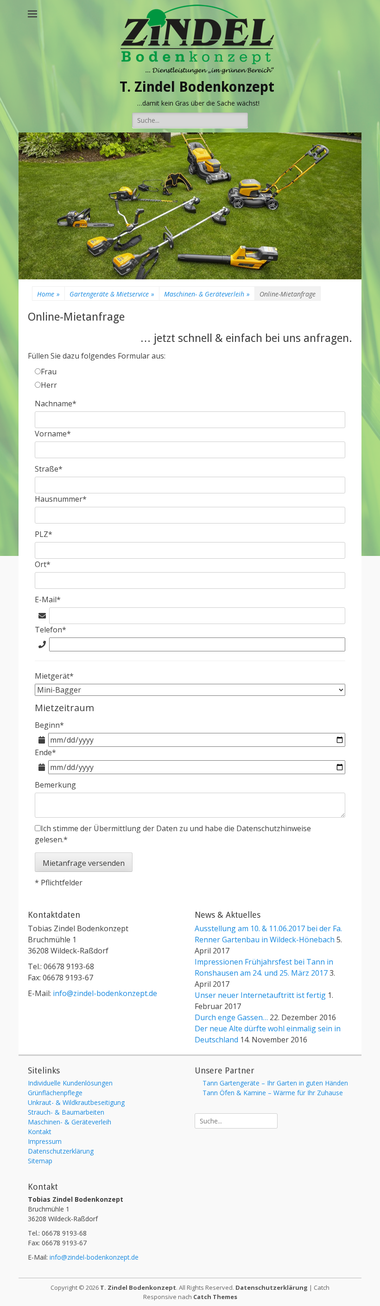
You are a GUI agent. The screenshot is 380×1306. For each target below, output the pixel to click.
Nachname (55, 403)
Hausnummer (61, 499)
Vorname (53, 434)
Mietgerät (54, 676)
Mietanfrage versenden (84, 863)
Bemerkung (55, 785)
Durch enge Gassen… (231, 1017)
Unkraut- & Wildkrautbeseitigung (76, 1102)
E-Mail (48, 599)
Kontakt (39, 1131)
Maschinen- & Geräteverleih (207, 294)
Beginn (49, 725)
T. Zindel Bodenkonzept (197, 87)
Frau (49, 371)
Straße (49, 469)
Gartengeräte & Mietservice (112, 294)
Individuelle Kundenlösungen (70, 1083)
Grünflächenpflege (55, 1092)
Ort (43, 564)
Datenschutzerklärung (61, 1151)
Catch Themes (215, 1297)
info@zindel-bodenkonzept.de (105, 993)
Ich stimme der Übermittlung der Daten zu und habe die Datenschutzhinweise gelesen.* (173, 834)
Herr (49, 385)
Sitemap (40, 1160)
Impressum (45, 1141)
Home (48, 294)
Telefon (50, 630)
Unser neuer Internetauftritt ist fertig (260, 995)
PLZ (43, 534)
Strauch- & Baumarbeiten (66, 1112)
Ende (45, 752)
